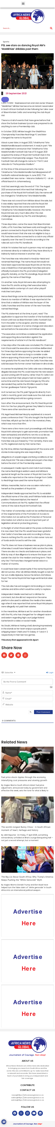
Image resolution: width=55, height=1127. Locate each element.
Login (50, 672)
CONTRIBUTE (27, 1085)
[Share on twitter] (11, 655)
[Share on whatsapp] (25, 655)
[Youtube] (33, 1113)
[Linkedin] (40, 1113)
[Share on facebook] (4, 655)
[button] (23, 3)
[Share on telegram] (18, 655)
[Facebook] (14, 1113)
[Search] (51, 28)
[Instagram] (27, 1113)
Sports (6, 41)
